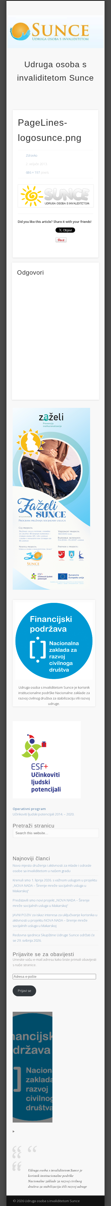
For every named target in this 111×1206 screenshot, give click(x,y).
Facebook (55, 93)
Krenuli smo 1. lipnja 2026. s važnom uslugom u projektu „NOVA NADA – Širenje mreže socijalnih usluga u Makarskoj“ (55, 885)
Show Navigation (94, 46)
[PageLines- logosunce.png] (55, 195)
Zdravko (31, 155)
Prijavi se (24, 990)
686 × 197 (33, 172)
